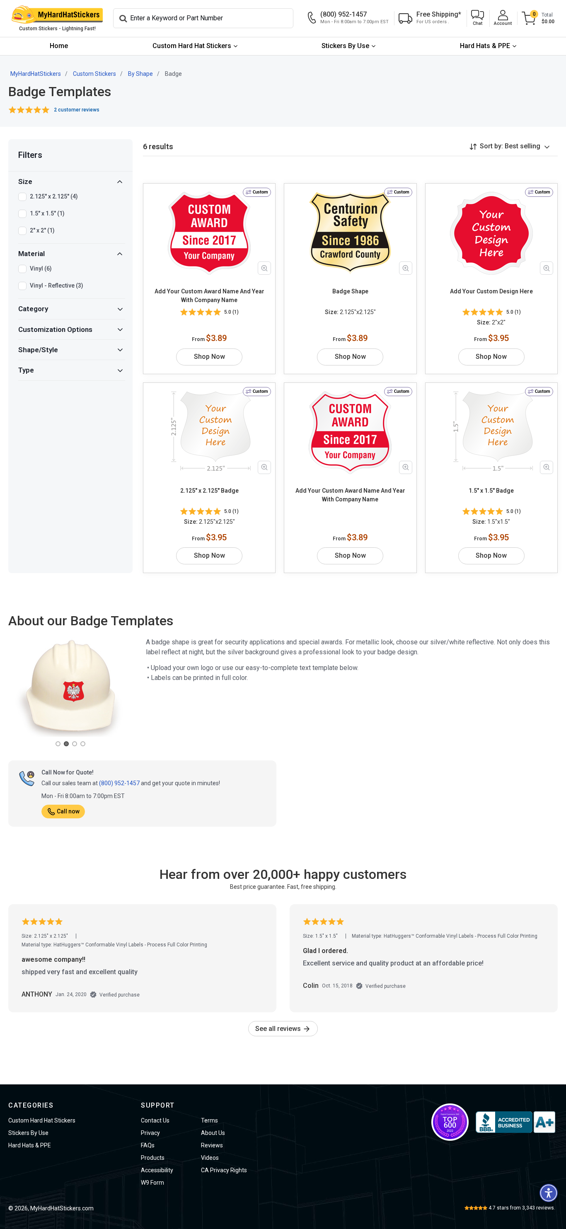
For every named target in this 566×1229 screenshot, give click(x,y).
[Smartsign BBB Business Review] (515, 1122)
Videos (210, 1157)
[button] (477, 18)
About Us (213, 1133)
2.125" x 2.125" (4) (54, 196)
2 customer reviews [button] (76, 110)
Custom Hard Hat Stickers (191, 46)
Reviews (212, 1145)
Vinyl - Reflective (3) (56, 285)
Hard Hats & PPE (485, 46)
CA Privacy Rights (224, 1170)
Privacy (150, 1133)
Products (152, 1157)
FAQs (148, 1145)
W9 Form (152, 1182)
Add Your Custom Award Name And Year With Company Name (209, 295)
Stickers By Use (345, 46)
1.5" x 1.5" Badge (491, 490)
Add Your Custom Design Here (491, 291)
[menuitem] (58, 46)
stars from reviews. (522, 1208)
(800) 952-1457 (119, 783)
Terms (209, 1120)
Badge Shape (350, 291)
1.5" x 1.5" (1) (47, 213)
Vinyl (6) (41, 268)
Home (59, 46)
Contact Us (155, 1120)
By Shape (140, 73)
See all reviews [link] (278, 1029)
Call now (68, 811)
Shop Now (209, 356)
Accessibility (157, 1170)
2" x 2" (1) (42, 230)
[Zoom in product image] (264, 268)
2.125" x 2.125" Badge (209, 490)
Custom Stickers (94, 73)
